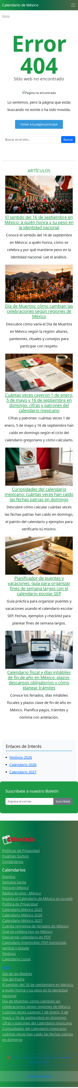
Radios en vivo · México (21, 893)
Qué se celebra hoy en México (27, 931)
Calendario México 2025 (22, 909)
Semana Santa (14, 882)
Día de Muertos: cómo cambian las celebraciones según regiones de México (39, 311)
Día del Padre (13, 979)
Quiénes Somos (15, 856)
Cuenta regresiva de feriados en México (35, 926)
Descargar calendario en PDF (26, 937)
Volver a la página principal (39, 124)
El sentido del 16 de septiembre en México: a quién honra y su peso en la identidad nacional (39, 222)
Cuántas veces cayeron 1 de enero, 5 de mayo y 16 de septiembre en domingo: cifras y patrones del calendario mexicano (39, 402)
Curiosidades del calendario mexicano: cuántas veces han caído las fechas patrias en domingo (39, 494)
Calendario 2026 (22, 764)
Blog (6, 967)
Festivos (9, 953)
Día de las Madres (17, 973)
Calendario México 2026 (22, 915)
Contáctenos (12, 861)
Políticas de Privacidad (21, 850)
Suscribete (63, 801)
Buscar (68, 140)
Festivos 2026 (20, 757)
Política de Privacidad (20, 904)
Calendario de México (20, 5)
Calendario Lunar (16, 959)
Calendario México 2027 (22, 920)
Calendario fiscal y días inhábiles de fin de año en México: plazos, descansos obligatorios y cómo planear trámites (39, 680)
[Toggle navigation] (73, 5)
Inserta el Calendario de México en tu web (37, 898)
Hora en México (15, 887)
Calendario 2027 (22, 772)
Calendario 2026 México (39, 1076)
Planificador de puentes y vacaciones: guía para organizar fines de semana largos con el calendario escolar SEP (39, 585)
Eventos (8, 876)
